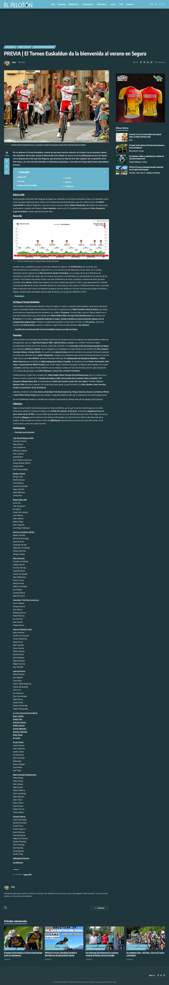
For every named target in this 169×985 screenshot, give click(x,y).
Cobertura (68, 182)
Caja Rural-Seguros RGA (23, 438)
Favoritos (68, 178)
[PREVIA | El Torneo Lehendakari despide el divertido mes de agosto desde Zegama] (121, 170)
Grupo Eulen (18, 742)
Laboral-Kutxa (19, 671)
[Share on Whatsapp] (148, 62)
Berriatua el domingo (59, 162)
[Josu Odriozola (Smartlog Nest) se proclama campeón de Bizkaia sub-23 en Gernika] (105, 938)
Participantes (69, 186)
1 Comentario (100, 908)
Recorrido (21, 181)
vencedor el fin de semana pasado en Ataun (89, 346)
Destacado (10, 47)
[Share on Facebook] (140, 62)
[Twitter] (153, 4)
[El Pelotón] (19, 4)
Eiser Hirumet (19, 558)
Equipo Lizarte (19, 473)
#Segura (25, 417)
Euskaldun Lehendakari (44, 47)
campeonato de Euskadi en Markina (81, 358)
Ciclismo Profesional (135, 162)
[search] (163, 4)
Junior (131, 140)
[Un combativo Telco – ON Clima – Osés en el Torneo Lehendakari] (145, 938)
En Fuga (141, 151)
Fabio (14, 62)
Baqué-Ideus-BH (20, 500)
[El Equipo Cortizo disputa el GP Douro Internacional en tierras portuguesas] (121, 148)
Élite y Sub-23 (24, 47)
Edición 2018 (22, 177)
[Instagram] (156, 4)
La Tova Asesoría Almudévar (25, 713)
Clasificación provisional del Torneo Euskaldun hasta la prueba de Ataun (46, 329)
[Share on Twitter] (144, 62)
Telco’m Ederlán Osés (22, 629)
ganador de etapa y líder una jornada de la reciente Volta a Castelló (68, 378)
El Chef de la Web (110, 982)
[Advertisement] (84, 26)
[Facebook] (150, 4)
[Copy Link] (151, 62)
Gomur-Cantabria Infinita (23, 532)
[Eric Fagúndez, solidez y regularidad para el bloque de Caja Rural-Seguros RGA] (121, 159)
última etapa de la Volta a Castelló (56, 361)
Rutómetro (19, 296)
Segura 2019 (27, 875)
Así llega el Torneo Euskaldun (27, 185)
